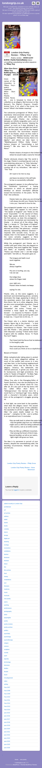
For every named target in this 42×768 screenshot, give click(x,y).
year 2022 (7, 735)
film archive (7, 570)
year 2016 (7, 716)
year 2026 (7, 747)
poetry (6, 621)
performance (8, 608)
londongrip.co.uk (20, 762)
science (6, 646)
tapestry (6, 659)
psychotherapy (8, 640)
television (7, 665)
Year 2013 (7, 706)
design (6, 535)
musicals (6, 595)
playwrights (7, 617)
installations (7, 579)
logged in (16, 490)
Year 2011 (7, 700)
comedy (6, 529)
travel (5, 674)
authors (6, 516)
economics (7, 548)
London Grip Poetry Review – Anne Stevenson (23, 468)
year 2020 (7, 728)
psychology (7, 636)
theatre (6, 671)
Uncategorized (8, 678)
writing (6, 684)
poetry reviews (8, 624)
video (5, 681)
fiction (6, 564)
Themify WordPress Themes (28, 764)
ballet (5, 519)
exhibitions (7, 551)
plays (5, 614)
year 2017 (7, 719)
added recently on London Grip (13, 503)
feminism (6, 557)
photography (8, 611)
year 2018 (7, 722)
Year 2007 (7, 687)
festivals (6, 560)
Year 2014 (7, 709)
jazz (5, 583)
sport (5, 655)
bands (6, 522)
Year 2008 (7, 690)
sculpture (6, 649)
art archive (7, 513)
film (5, 567)
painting (6, 605)
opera (6, 602)
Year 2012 (7, 703)
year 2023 (7, 738)
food (5, 573)
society (6, 652)
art (5, 510)
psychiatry (7, 633)
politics (6, 630)
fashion (6, 554)
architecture (7, 506)
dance (6, 532)
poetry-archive (8, 627)
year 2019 (7, 725)
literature (6, 586)
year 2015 (7, 712)
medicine (6, 589)
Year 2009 (7, 693)
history (6, 576)
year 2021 (7, 731)
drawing (6, 541)
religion (6, 643)
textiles (6, 668)
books (6, 526)
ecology (6, 545)
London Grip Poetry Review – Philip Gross (21, 463)
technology (7, 662)
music (6, 592)
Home (16, 759)
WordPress (16, 764)
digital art (6, 538)
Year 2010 (7, 697)
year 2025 (7, 744)
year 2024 (7, 741)
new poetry (7, 598)
